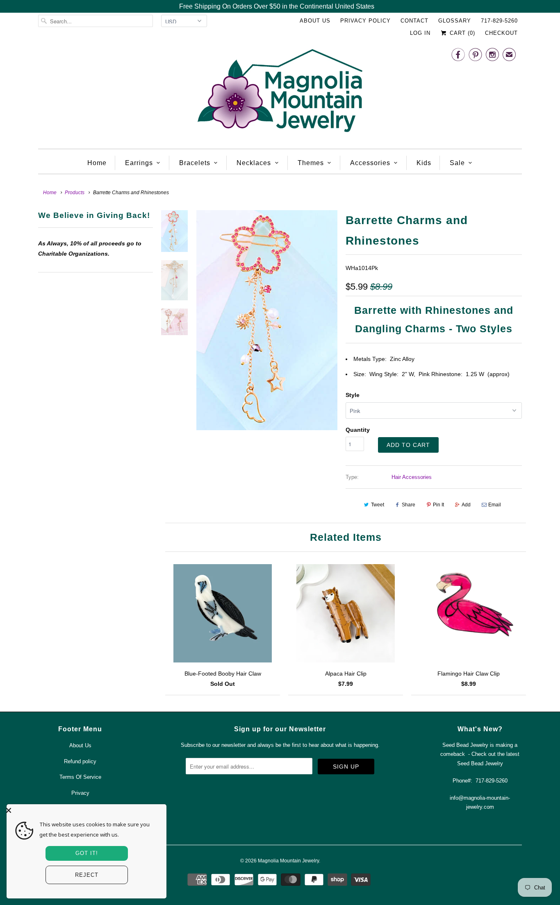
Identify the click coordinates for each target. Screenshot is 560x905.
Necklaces (254, 162)
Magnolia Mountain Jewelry (288, 861)
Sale (457, 162)
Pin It (438, 505)
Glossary (454, 21)
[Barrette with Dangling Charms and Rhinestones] (266, 320)
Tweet (377, 505)
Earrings (139, 162)
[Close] (84, 810)
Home (97, 162)
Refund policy (80, 761)
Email (494, 505)
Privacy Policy (365, 21)
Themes (311, 162)
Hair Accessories (412, 477)
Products (74, 192)
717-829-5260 (499, 21)
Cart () (461, 33)
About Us (315, 21)
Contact (414, 21)
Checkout (501, 33)
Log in (420, 33)
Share (408, 505)
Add (466, 505)
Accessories (370, 162)
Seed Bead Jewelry (480, 763)
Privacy (80, 793)
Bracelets (194, 162)
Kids (424, 162)
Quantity (358, 429)
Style (353, 395)
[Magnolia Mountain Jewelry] (280, 92)
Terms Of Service (80, 777)
